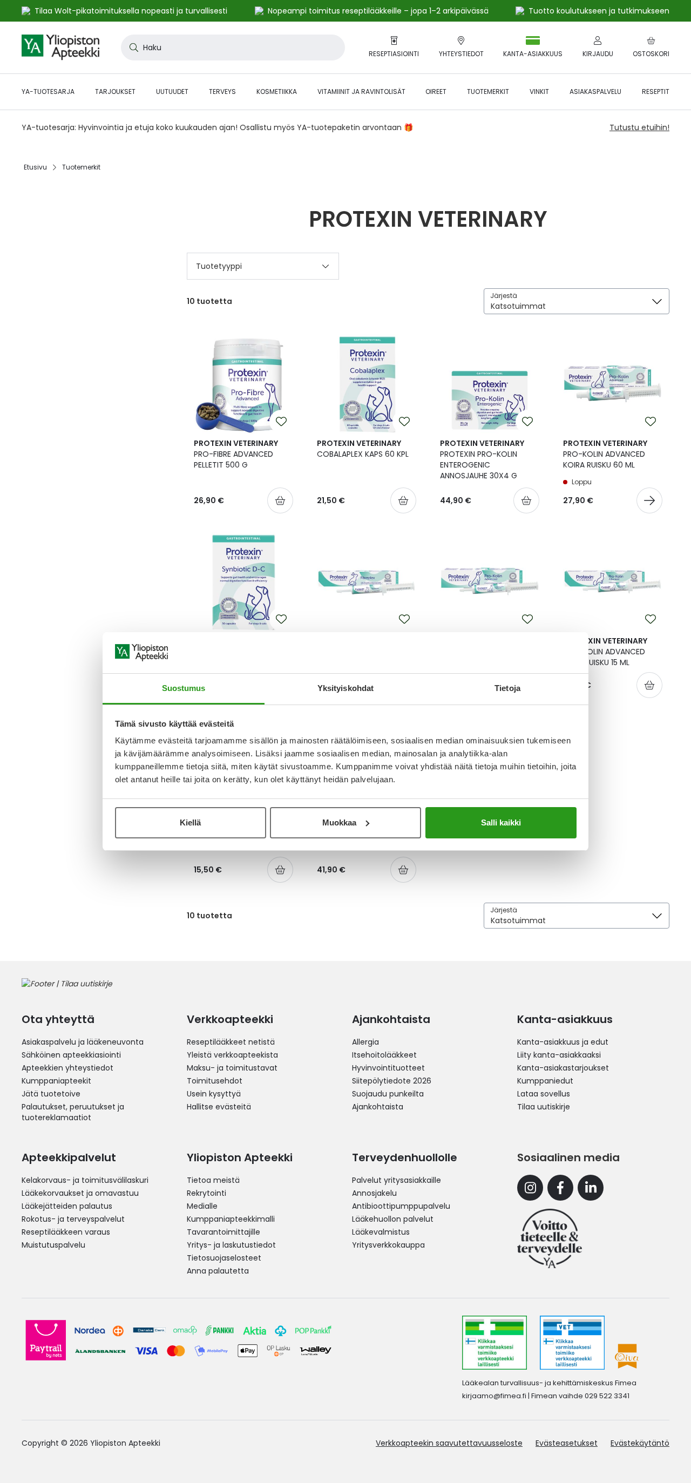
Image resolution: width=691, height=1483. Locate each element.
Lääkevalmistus (381, 1232)
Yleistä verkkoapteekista (232, 1054)
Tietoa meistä (213, 1180)
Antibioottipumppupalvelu (401, 1206)
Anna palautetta (218, 1270)
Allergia (365, 1042)
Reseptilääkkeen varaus (66, 1232)
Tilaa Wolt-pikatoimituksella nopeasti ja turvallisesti (131, 10)
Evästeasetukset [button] (567, 1443)
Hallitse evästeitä (219, 1106)
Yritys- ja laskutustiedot (231, 1245)
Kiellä (190, 822)
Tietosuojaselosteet (224, 1257)
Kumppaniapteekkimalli (231, 1219)
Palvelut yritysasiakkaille (396, 1180)
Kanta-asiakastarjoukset (563, 1067)
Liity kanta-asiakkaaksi (559, 1054)
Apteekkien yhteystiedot (67, 1067)
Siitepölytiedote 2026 (391, 1080)
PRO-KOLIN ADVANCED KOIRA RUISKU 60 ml (605, 454)
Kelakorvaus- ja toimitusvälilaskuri (85, 1180)
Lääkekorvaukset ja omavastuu (80, 1193)
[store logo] (60, 47)
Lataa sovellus (543, 1093)
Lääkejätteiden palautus (67, 1206)
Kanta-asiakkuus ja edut (562, 1042)
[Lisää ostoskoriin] (280, 500)
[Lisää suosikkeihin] (281, 422)
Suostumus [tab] (184, 688)
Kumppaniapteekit (56, 1080)
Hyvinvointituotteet (388, 1067)
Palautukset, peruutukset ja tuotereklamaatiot (73, 1112)
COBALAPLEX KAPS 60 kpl (363, 448)
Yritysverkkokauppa (388, 1245)
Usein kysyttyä (214, 1093)
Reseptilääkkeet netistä (231, 1042)
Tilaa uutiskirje (543, 1106)
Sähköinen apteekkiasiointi (71, 1054)
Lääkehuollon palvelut (392, 1219)
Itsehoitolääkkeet (384, 1054)
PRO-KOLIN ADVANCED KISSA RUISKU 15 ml (605, 651)
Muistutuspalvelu (53, 1245)
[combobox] (233, 47)
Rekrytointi (206, 1193)
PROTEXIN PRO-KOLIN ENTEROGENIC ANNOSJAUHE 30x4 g (482, 459)
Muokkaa (339, 822)
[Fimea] (494, 1343)
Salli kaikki (501, 822)
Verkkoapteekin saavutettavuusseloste (449, 1443)
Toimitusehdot (214, 1080)
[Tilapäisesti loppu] (649, 500)
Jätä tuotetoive (51, 1093)
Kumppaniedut (545, 1080)
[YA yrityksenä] (549, 1238)
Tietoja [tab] (507, 688)
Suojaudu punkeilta (388, 1093)
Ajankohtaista (377, 1106)
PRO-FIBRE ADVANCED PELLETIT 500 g (236, 454)
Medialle (202, 1206)
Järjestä (503, 295)
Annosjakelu (374, 1193)
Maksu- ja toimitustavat (232, 1067)
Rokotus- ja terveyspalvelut (73, 1219)
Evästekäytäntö (640, 1443)
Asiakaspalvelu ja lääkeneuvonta (83, 1042)
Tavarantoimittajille (223, 1232)
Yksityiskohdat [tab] (345, 688)
